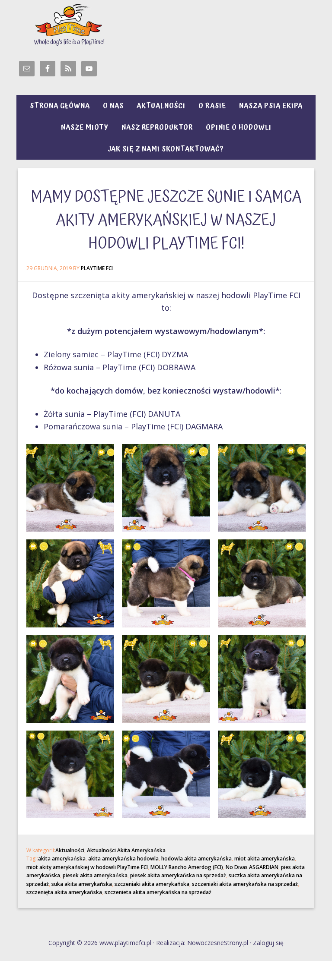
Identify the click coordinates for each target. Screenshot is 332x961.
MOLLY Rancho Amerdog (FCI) (186, 867)
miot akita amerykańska (264, 858)
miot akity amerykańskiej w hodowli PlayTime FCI (87, 867)
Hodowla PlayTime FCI (165, 23)
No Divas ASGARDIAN (252, 867)
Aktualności (69, 850)
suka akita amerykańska (81, 884)
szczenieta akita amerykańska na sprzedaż (158, 892)
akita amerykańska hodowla (123, 858)
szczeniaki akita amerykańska (152, 884)
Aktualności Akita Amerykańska (126, 850)
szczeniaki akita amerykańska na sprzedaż (245, 884)
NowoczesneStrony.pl (217, 943)
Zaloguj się (268, 943)
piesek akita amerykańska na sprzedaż (178, 875)
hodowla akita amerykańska (196, 858)
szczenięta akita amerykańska (64, 892)
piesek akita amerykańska (95, 875)
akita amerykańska (62, 858)
